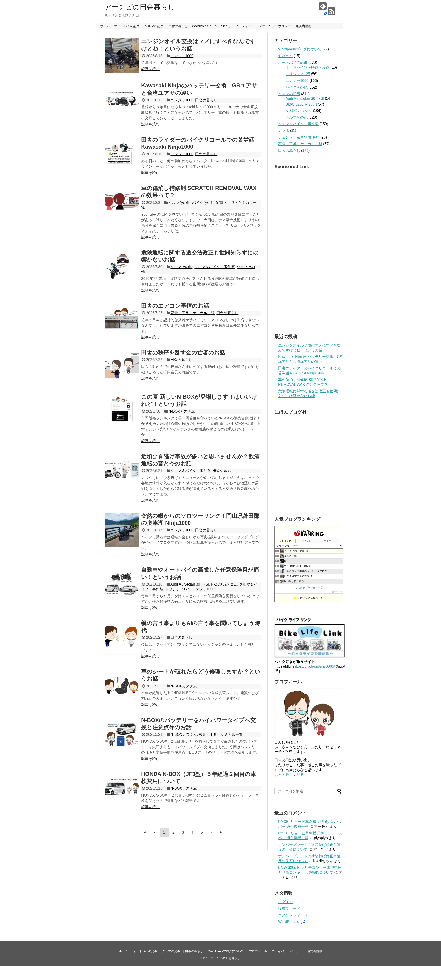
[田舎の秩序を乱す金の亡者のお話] (122, 367)
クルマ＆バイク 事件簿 (214, 267)
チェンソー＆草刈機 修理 (298, 137)
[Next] (211, 832)
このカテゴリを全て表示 (309, 587)
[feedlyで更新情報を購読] (323, 9)
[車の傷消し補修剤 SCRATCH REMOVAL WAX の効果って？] (122, 202)
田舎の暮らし (178, 26)
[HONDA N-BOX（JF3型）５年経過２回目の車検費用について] (122, 788)
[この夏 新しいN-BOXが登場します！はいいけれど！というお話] (122, 411)
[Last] (220, 832)
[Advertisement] (308, 250)
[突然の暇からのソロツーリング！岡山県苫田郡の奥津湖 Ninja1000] (122, 530)
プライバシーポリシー (275, 26)
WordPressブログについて (211, 26)
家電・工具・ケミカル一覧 (192, 313)
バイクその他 (203, 203)
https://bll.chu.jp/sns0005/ (314, 666)
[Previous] (154, 832)
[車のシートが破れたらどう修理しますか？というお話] (122, 686)
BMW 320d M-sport (301, 104)
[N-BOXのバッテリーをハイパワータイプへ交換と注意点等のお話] (122, 734)
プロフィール (244, 26)
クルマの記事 (154, 26)
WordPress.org (290, 922)
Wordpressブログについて (300, 49)
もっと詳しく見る (289, 775)
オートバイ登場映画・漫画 (308, 67)
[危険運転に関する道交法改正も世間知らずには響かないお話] (122, 267)
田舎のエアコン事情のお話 (175, 306)
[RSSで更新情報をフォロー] (331, 11)
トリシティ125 (177, 589)
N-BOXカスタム (181, 411)
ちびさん (285, 56)
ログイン (285, 902)
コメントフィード (293, 915)
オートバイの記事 (127, 26)
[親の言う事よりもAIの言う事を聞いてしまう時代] (122, 637)
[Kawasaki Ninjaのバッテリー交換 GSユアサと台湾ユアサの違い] (122, 100)
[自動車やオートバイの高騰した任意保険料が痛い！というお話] (122, 584)
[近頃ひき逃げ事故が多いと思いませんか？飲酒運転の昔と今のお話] (122, 470)
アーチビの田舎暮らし (140, 7)
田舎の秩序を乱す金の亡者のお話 (183, 352)
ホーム (105, 26)
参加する (337, 591)
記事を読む (150, 69)
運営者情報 (304, 26)
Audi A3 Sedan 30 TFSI (189, 584)
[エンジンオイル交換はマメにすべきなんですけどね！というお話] (122, 55)
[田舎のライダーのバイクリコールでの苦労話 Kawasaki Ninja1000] (122, 154)
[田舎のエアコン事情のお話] (122, 320)
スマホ (283, 131)
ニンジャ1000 (181, 56)
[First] (145, 832)
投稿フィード (289, 908)
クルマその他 (179, 203)
